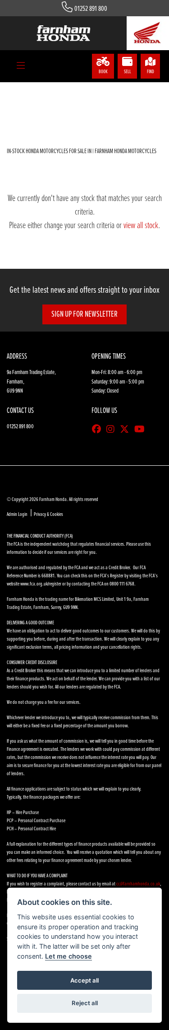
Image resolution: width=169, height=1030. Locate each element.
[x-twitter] (126, 430)
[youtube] (142, 430)
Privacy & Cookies (48, 514)
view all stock (140, 226)
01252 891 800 (90, 9)
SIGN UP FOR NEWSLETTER (84, 314)
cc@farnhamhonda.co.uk (138, 884)
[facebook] (98, 430)
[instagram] (112, 430)
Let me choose (68, 956)
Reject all (85, 1003)
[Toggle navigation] (20, 66)
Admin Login (17, 514)
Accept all (84, 980)
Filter (139, 97)
